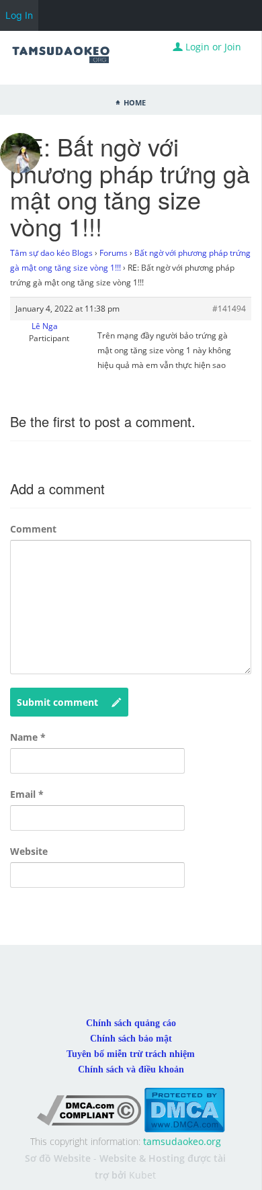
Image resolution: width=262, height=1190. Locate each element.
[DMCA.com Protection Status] (184, 1109)
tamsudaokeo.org (182, 1141)
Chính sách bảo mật (131, 1039)
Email (27, 794)
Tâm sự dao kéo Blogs (51, 253)
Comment (33, 528)
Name (28, 737)
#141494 (229, 308)
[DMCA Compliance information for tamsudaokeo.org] (89, 1109)
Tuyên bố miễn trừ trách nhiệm (131, 1054)
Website (29, 851)
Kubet (142, 1175)
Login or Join (212, 46)
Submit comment (57, 702)
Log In (19, 15)
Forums (113, 253)
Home (135, 101)
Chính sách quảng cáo (131, 1023)
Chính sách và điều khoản (131, 1069)
